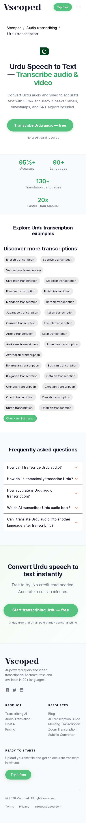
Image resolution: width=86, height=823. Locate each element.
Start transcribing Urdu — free (40, 610)
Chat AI (10, 724)
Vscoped (14, 28)
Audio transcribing (41, 28)
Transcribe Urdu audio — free (40, 125)
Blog (51, 714)
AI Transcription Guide (64, 719)
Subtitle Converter (61, 735)
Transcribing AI (16, 714)
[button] (43, 467)
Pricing (10, 729)
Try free (62, 7)
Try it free (18, 774)
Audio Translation (17, 719)
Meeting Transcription (64, 724)
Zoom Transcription (62, 729)
